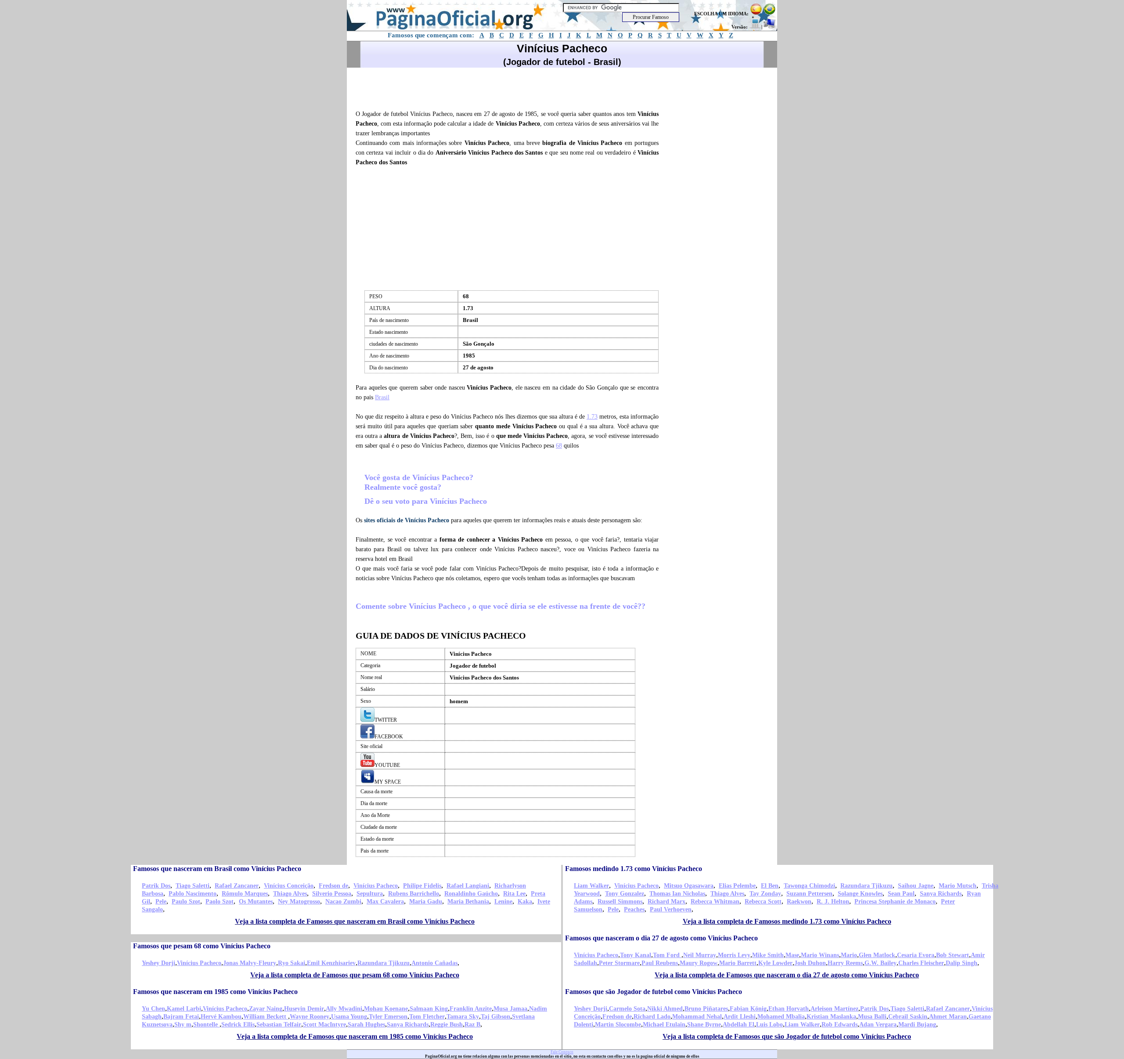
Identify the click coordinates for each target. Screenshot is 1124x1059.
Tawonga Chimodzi (809, 885)
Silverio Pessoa (331, 893)
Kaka (525, 901)
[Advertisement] (511, 87)
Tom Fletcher (427, 1016)
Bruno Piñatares (706, 1008)
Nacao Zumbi (343, 901)
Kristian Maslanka (831, 1016)
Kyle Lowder (775, 963)
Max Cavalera (385, 901)
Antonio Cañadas (434, 963)
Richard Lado (652, 1016)
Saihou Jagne (915, 885)
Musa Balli (872, 1016)
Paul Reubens (659, 963)
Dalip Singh (961, 963)
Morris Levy (734, 955)
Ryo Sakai (291, 963)
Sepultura (370, 893)
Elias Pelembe (737, 885)
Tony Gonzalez (624, 893)
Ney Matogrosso (299, 901)
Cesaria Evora (915, 955)
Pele (160, 901)
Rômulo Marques (245, 893)
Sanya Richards (941, 893)
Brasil (382, 397)
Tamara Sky (463, 1016)
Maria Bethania (468, 901)
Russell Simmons (620, 901)
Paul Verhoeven (671, 909)
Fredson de (333, 885)
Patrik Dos (156, 885)
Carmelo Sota (627, 1008)
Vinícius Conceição (288, 885)
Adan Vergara (878, 1024)
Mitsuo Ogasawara (688, 885)
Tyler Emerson (388, 1016)
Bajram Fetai (181, 1016)
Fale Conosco (562, 1052)
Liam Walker (591, 885)
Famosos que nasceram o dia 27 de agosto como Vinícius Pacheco (661, 938)
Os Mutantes (256, 901)
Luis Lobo (769, 1024)
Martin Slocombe (618, 1024)
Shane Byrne (704, 1024)
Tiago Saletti (192, 885)
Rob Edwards (839, 1024)
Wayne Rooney (309, 1016)
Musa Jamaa (510, 1008)
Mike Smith (768, 955)
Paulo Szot (186, 901)
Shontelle (206, 1024)
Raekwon (799, 901)
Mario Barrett (738, 963)
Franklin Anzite (471, 1008)
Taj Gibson (495, 1016)
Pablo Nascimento (192, 893)
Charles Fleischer (921, 963)
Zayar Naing (265, 1008)
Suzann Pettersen (809, 893)
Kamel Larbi (184, 1008)
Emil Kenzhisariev (331, 963)
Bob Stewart (952, 955)
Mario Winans (820, 955)
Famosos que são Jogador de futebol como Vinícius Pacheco (653, 991)
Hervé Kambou (221, 1016)
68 (559, 445)
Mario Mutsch (957, 885)
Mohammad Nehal (697, 1016)
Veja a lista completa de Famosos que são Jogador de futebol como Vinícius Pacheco (787, 1036)
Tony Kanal (635, 955)
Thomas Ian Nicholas (677, 893)
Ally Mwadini (344, 1008)
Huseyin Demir (304, 1008)
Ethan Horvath (788, 1008)
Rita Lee (514, 893)
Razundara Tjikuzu (866, 885)
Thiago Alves (290, 893)
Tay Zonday (765, 893)
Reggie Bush (446, 1024)
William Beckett (265, 1016)
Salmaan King (429, 1008)
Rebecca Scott (763, 901)
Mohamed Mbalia (781, 1016)
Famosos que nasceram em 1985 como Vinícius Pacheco (215, 991)
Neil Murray (699, 955)
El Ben (769, 885)
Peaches (634, 909)
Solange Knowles (860, 893)
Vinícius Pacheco (375, 885)
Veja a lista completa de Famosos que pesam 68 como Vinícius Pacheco (354, 975)
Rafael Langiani (468, 885)
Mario (849, 955)
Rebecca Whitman (715, 901)
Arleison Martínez (834, 1008)
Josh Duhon (810, 963)
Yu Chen (153, 1008)
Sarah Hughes (366, 1024)
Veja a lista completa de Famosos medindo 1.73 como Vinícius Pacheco (787, 921)
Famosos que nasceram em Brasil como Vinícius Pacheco (217, 868)
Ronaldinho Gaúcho (471, 893)
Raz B (472, 1024)
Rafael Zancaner (237, 885)
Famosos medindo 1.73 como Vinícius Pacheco (633, 868)
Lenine (503, 901)
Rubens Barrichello (413, 893)
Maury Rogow (698, 963)
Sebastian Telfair (278, 1024)
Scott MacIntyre (324, 1024)
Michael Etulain (664, 1024)
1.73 (592, 416)
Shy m (182, 1024)
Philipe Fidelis (422, 885)
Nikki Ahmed (665, 1008)
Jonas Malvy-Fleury (249, 963)
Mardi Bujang (917, 1024)
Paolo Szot (219, 901)
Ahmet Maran (948, 1016)
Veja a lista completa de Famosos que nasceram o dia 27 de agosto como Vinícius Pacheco (787, 975)
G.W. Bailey (881, 963)
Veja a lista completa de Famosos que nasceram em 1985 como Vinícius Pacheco (355, 1036)
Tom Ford (667, 955)
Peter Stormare (619, 963)
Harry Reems (845, 963)
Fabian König (748, 1008)
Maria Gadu (425, 901)
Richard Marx (666, 901)
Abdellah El (738, 1024)
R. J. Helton (833, 901)
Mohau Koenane (386, 1008)
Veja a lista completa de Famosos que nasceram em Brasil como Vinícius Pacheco (355, 921)
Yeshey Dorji (158, 963)
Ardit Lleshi (740, 1016)
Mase (792, 955)
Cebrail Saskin (907, 1016)
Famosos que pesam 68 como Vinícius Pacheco (201, 946)
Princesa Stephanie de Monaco (895, 901)
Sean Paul (901, 893)
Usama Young (349, 1016)
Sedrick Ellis (238, 1024)
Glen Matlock (877, 955)
